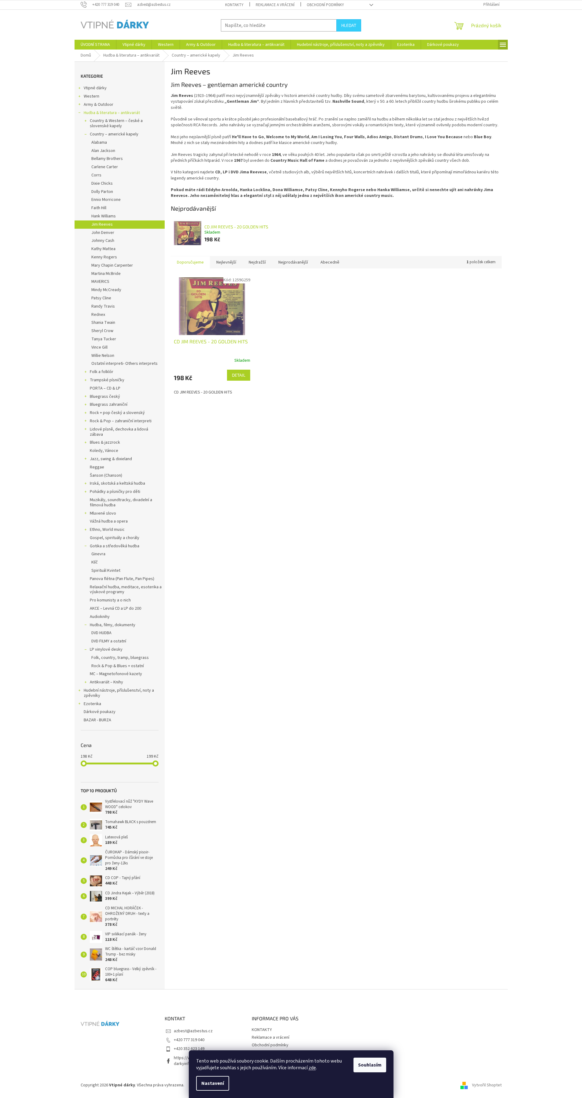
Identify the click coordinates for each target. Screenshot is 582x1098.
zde (312, 1067)
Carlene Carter (104, 167)
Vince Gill (99, 347)
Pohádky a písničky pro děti (115, 492)
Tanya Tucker (103, 339)
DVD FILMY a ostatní (108, 641)
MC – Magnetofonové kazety (116, 674)
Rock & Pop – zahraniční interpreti (121, 421)
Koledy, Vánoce (104, 451)
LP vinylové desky (106, 649)
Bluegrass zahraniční (108, 404)
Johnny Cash (102, 241)
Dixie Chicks (102, 183)
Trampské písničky (107, 380)
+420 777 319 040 (189, 1040)
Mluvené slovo (103, 513)
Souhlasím (370, 1065)
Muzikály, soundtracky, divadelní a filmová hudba (121, 502)
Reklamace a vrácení (275, 5)
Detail (238, 375)
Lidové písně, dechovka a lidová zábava (119, 432)
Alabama (99, 142)
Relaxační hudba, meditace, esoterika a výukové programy (126, 589)
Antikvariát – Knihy (106, 682)
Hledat (348, 25)
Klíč (94, 562)
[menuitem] (95, 45)
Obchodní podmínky (325, 5)
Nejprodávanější (293, 262)
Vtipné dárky (95, 88)
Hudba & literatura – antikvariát (112, 113)
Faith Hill (98, 208)
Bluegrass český (105, 397)
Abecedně (329, 262)
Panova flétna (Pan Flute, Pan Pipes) (122, 579)
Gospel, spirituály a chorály (114, 538)
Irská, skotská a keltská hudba (117, 483)
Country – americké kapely (114, 134)
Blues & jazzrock (105, 442)
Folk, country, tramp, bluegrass (120, 658)
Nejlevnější (226, 262)
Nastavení (212, 1083)
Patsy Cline (101, 298)
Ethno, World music (107, 530)
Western (91, 96)
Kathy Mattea (103, 249)
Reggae (97, 467)
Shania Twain (103, 323)
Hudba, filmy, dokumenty (112, 625)
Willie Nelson (102, 356)
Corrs (96, 175)
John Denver (102, 233)
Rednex (98, 315)
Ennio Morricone (106, 200)
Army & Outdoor (98, 105)
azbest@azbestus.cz (193, 1031)
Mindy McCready (106, 290)
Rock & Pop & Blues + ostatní (117, 666)
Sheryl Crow (102, 331)
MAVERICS (100, 282)
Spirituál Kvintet (105, 570)
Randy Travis (103, 306)
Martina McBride (106, 274)
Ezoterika (92, 704)
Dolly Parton (102, 192)
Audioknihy (100, 617)
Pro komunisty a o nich (110, 600)
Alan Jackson (103, 151)
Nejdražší (257, 262)
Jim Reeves (102, 224)
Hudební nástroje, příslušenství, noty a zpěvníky (119, 693)
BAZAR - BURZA (97, 720)
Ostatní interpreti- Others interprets (124, 363)
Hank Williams (103, 216)
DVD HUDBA (101, 633)
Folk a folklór (101, 372)
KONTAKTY (234, 5)
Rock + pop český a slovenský (117, 413)
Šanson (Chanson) (106, 475)
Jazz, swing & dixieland (111, 459)
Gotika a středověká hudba (114, 546)
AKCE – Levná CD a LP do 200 (115, 608)
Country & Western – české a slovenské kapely (116, 123)
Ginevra (98, 554)
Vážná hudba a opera (109, 521)
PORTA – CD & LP (105, 388)
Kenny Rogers (104, 257)
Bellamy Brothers (107, 159)
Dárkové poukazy (99, 712)
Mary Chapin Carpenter (112, 265)
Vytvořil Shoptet (487, 1085)
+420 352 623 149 (189, 1049)
